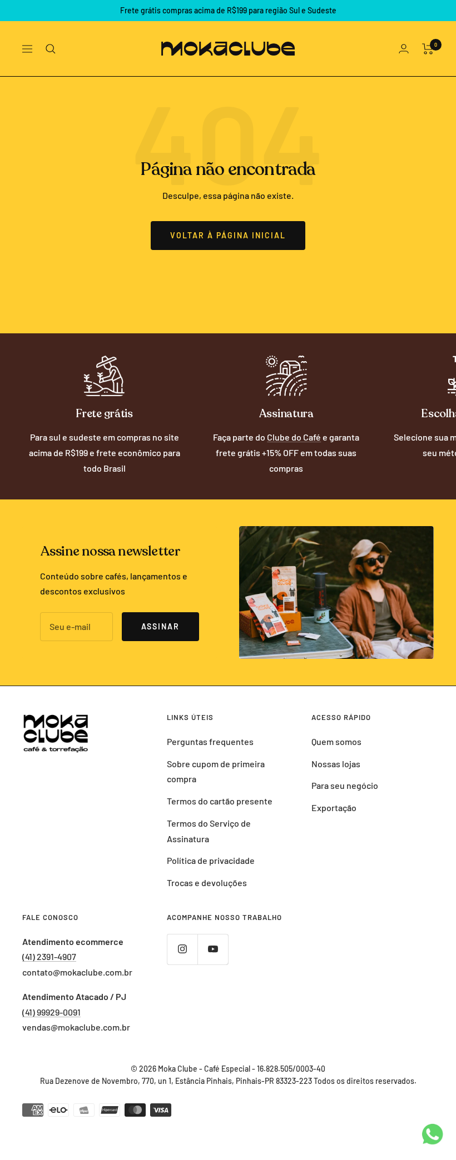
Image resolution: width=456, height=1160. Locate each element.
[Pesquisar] (51, 49)
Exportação (333, 807)
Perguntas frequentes (210, 741)
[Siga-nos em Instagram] (182, 949)
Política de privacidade (211, 860)
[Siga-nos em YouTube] (212, 949)
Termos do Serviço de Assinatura (209, 831)
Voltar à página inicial (228, 235)
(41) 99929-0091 (51, 1012)
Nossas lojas (335, 763)
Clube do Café (294, 437)
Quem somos (336, 741)
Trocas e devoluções (207, 882)
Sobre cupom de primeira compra (216, 771)
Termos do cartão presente (219, 801)
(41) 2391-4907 (49, 956)
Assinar (160, 626)
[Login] (404, 48)
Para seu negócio (344, 785)
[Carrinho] (428, 48)
